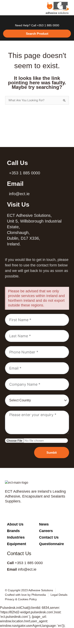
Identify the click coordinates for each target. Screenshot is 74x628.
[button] (7, 7)
